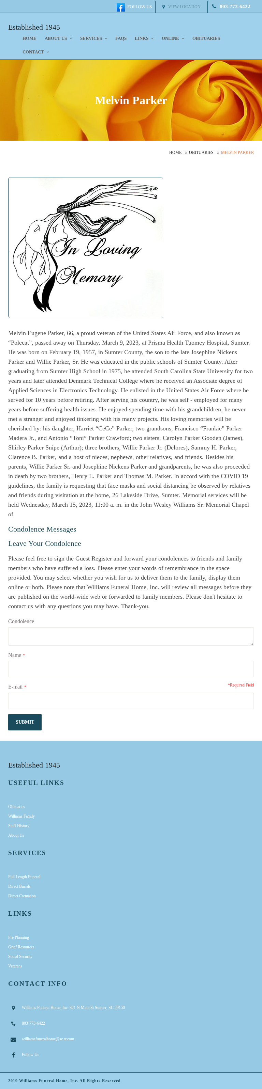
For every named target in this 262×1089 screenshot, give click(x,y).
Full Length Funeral (24, 876)
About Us (16, 835)
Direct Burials (19, 886)
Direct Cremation (22, 896)
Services (91, 38)
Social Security (20, 956)
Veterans (15, 966)
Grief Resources (21, 947)
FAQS (121, 38)
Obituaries (206, 38)
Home (30, 38)
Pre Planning (18, 937)
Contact (34, 51)
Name (14, 655)
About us (56, 38)
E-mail (15, 687)
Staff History (18, 825)
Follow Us (30, 1054)
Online (171, 38)
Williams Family (21, 816)
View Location (184, 6)
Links (142, 38)
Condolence (21, 621)
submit (25, 722)
